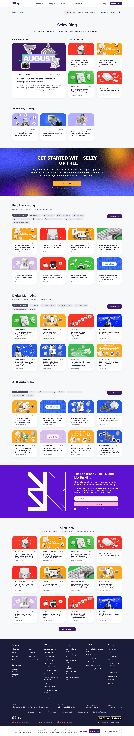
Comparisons (112, 676)
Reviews (15, 653)
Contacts (15, 660)
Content (35, 305)
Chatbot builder (49, 663)
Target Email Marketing (70, 667)
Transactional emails (51, 670)
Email (30, 649)
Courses (111, 660)
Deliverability (36, 215)
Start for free (115, 4)
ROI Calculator (90, 662)
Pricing (50, 4)
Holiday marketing (66, 305)
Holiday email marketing (75, 219)
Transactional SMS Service (50, 691)
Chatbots (32, 653)
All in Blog (68, 12)
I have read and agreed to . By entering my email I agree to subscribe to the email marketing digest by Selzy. (97, 509)
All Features (48, 645)
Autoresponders (49, 674)
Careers (15, 656)
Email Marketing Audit (71, 661)
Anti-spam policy (67, 712)
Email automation (75, 392)
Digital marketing (90, 12)
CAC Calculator (90, 658)
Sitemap (31, 712)
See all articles (115, 216)
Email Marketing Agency (71, 650)
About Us (15, 649)
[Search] (119, 12)
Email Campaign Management (71, 656)
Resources (77, 4)
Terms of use (52, 712)
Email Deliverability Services (72, 678)
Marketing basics (21, 309)
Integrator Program (15, 676)
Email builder (48, 653)
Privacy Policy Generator (93, 669)
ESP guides (38, 219)
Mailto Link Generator (92, 665)
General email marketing (54, 219)
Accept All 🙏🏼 (94, 731)
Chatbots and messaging (47, 392)
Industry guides (82, 305)
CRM (62, 392)
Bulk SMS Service (50, 687)
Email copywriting (64, 215)
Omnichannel (20, 395)
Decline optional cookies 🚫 (111, 731)
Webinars (111, 669)
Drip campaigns (49, 660)
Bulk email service (50, 649)
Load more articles (67, 629)
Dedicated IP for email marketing (51, 678)
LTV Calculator (90, 655)
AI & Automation (103, 12)
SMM (33, 309)
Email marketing (78, 12)
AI (33, 392)
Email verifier (33, 656)
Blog (109, 653)
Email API (47, 683)
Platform (38, 4)
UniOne (110, 683)
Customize (83, 731)
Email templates (49, 656)
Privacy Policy (91, 508)
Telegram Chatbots (50, 667)
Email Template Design (71, 673)
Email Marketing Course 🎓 (113, 664)
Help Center (112, 649)
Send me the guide (96, 504)
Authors (112, 12)
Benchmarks (112, 656)
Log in (105, 4)
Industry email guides (22, 222)
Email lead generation (22, 219)
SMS (31, 395)
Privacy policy (83, 712)
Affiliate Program (15, 670)
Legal (41, 712)
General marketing (49, 305)
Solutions (63, 4)
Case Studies (112, 672)
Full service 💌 (33, 660)
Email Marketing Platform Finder (94, 650)
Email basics (49, 215)
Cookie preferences (99, 712)
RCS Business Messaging (48, 697)
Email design (79, 215)
